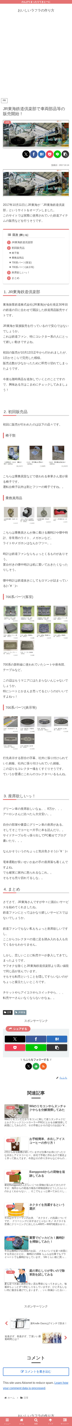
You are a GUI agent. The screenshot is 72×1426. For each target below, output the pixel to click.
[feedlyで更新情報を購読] (36, 1066)
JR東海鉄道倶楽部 (22, 242)
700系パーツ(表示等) (23, 267)
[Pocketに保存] (49, 154)
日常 (9, 1012)
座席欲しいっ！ (21, 272)
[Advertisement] (36, 59)
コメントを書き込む (38, 1371)
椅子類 (15, 253)
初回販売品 (18, 247)
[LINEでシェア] (57, 154)
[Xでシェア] (26, 154)
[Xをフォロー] (28, 1066)
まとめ (15, 278)
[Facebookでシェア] (33, 154)
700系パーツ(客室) (22, 262)
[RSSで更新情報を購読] (43, 1066)
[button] (65, 154)
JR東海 (21, 1012)
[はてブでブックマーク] (41, 154)
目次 (15, 234)
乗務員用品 (18, 257)
